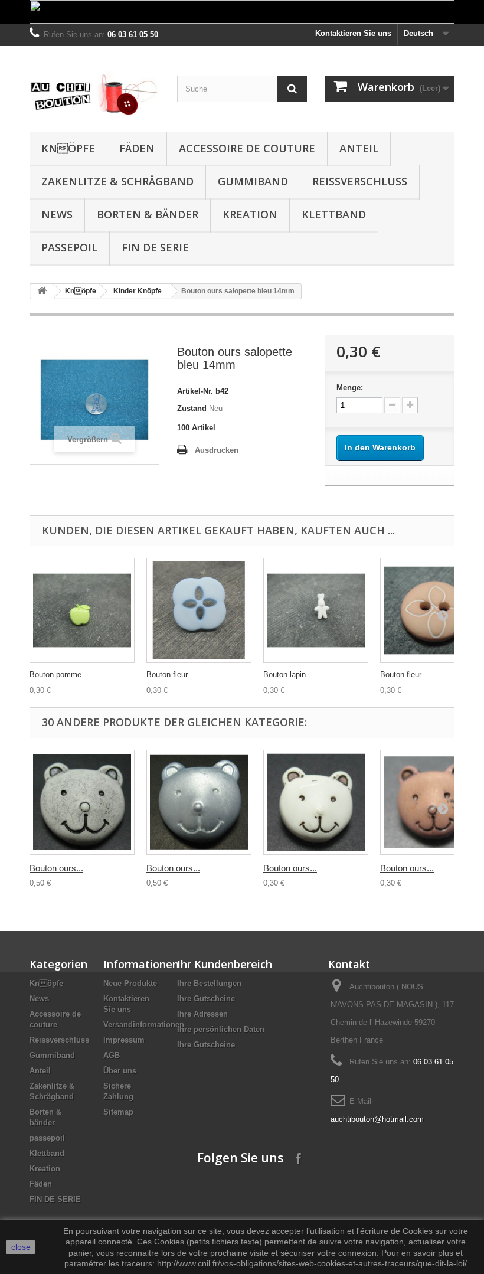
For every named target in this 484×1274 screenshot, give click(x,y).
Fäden (137, 148)
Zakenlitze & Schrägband (117, 181)
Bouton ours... (56, 868)
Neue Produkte (130, 983)
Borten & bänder (147, 214)
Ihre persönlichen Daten (220, 1029)
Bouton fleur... (170, 674)
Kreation (250, 214)
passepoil (69, 247)
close (21, 1247)
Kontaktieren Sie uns (353, 33)
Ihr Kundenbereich (224, 964)
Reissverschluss (359, 181)
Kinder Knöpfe (137, 291)
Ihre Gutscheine (206, 998)
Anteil (358, 148)
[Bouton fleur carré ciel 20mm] (198, 610)
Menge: (349, 387)
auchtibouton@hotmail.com (377, 1119)
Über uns (119, 1070)
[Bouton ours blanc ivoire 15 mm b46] (315, 802)
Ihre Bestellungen (209, 983)
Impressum (124, 1039)
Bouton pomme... (59, 674)
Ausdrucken (216, 450)
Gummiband (253, 181)
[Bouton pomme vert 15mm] (82, 610)
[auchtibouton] (94, 93)
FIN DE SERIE (155, 247)
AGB (111, 1055)
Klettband (334, 214)
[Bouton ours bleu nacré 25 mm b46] (198, 802)
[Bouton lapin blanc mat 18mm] (315, 610)
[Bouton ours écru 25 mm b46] (82, 802)
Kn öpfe (68, 148)
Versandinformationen (143, 1024)
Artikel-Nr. (195, 391)
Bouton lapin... (288, 674)
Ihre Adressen (202, 1014)
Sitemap (118, 1112)
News (57, 214)
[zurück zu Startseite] (42, 291)
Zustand (192, 408)
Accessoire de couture (247, 148)
